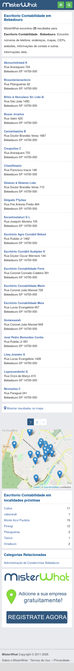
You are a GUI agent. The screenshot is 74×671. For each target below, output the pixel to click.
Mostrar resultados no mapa (24, 408)
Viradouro (10, 544)
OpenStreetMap (51, 487)
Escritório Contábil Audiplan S (24, 251)
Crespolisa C (12, 148)
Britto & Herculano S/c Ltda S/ (24, 97)
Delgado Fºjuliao (15, 200)
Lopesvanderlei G (16, 371)
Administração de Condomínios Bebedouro (31, 563)
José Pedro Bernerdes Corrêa (23, 337)
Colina (8, 508)
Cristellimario (13, 166)
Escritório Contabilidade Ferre (24, 268)
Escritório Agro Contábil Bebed (25, 234)
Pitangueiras (12, 532)
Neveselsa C (12, 389)
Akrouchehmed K (15, 63)
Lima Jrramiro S (14, 354)
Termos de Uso (40, 660)
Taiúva (8, 538)
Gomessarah (12, 320)
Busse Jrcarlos (14, 114)
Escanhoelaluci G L (17, 217)
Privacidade (61, 660)
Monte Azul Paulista (17, 520)
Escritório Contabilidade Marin (24, 286)
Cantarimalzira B (15, 131)
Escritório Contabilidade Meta (24, 303)
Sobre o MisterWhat (15, 660)
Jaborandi (10, 514)
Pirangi (8, 526)
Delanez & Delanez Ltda (20, 183)
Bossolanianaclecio (17, 80)
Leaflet (36, 487)
